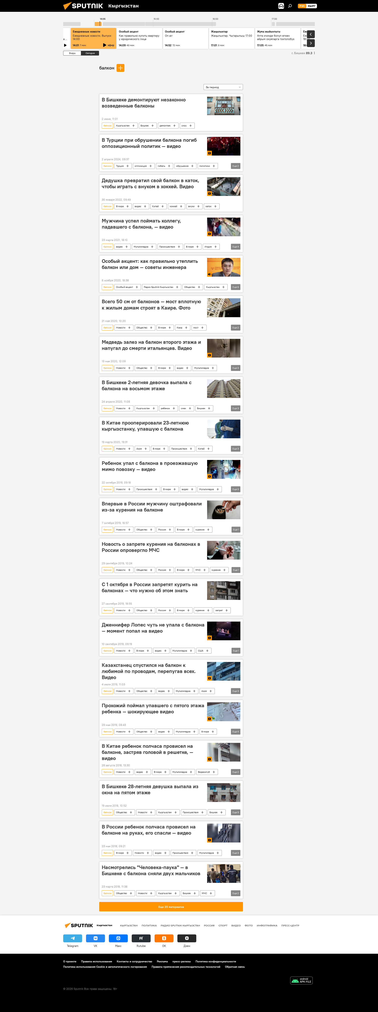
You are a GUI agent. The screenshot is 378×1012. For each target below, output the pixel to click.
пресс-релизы (181, 961)
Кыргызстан (123, 125)
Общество (189, 286)
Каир (179, 327)
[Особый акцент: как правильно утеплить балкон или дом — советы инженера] (223, 267)
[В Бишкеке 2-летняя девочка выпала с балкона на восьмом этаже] (223, 388)
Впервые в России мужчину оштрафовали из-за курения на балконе (152, 506)
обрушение (182, 165)
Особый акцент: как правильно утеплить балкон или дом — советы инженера (150, 264)
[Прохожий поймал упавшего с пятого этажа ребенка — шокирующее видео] (223, 711)
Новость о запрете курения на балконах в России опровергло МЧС (151, 547)
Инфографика (267, 925)
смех (183, 408)
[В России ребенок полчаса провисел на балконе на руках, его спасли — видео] (223, 833)
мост (195, 327)
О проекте (69, 961)
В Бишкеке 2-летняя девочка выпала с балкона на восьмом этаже (147, 385)
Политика (149, 925)
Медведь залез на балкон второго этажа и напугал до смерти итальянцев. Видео (151, 345)
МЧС (198, 569)
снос (184, 125)
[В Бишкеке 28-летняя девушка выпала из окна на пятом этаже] (223, 792)
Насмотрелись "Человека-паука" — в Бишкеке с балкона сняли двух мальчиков (151, 870)
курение (199, 529)
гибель (161, 165)
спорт (223, 925)
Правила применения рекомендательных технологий (186, 966)
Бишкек (145, 125)
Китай (155, 206)
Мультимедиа (141, 246)
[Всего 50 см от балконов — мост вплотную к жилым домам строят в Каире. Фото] (223, 307)
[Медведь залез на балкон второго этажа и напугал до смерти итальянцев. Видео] (223, 348)
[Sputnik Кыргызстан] (84, 11)
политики (204, 165)
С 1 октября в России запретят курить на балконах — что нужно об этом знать (150, 587)
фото (249, 925)
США (200, 650)
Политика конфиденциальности (215, 961)
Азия (139, 448)
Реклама (162, 961)
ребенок (165, 408)
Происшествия (167, 246)
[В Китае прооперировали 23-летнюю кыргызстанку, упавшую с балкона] (223, 429)
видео (138, 206)
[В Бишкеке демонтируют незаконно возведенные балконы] (223, 105)
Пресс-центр (290, 925)
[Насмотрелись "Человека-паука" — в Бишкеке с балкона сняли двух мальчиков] (223, 873)
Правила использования (96, 961)
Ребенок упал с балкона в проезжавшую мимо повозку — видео (150, 466)
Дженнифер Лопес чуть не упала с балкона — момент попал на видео (153, 628)
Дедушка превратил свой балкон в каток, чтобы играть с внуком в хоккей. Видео (150, 183)
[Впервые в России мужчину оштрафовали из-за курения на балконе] (223, 509)
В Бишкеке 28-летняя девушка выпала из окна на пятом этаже (150, 789)
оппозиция (141, 165)
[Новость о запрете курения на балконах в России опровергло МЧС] (223, 550)
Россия (162, 529)
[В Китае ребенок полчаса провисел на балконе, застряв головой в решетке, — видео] (223, 752)
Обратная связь (235, 966)
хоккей (173, 206)
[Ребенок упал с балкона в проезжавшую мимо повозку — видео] (223, 469)
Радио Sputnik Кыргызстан (158, 286)
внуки (191, 206)
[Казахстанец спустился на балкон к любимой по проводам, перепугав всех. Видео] (223, 671)
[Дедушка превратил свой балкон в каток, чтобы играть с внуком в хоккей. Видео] (223, 186)
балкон (106, 68)
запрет (219, 610)
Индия (208, 246)
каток (208, 206)
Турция (120, 165)
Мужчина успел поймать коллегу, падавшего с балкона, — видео (141, 224)
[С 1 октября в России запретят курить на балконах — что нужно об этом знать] (223, 590)
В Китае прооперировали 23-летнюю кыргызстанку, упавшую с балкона (145, 426)
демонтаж (165, 125)
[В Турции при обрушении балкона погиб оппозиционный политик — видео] (223, 146)
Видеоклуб (204, 771)
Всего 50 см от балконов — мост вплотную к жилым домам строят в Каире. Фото (151, 304)
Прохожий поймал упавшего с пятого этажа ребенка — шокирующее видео (153, 708)
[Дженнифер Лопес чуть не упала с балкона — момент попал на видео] (223, 631)
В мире (120, 206)
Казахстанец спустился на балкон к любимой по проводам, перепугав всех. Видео (149, 671)
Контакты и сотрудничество (134, 961)
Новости (120, 327)
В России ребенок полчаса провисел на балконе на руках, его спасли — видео (149, 830)
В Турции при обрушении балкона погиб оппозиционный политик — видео (149, 143)
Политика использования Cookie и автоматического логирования (105, 966)
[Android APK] (301, 981)
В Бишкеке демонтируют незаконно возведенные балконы (144, 102)
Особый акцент (124, 286)
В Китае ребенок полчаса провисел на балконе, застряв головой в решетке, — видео (147, 752)
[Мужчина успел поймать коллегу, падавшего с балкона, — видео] (223, 227)
